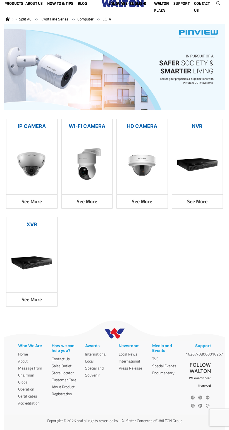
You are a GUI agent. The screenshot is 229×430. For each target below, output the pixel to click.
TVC (155, 359)
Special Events (164, 366)
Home (23, 354)
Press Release (130, 368)
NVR (197, 126)
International (95, 354)
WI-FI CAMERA (87, 126)
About (23, 361)
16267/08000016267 (204, 354)
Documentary (163, 373)
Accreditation (29, 403)
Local (89, 361)
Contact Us (61, 359)
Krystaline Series (54, 19)
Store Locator (63, 373)
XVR (32, 224)
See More (32, 201)
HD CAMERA (142, 126)
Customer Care (64, 380)
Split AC (25, 19)
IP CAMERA (32, 126)
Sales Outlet (61, 366)
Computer (85, 19)
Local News (128, 354)
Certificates (27, 396)
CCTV (106, 19)
